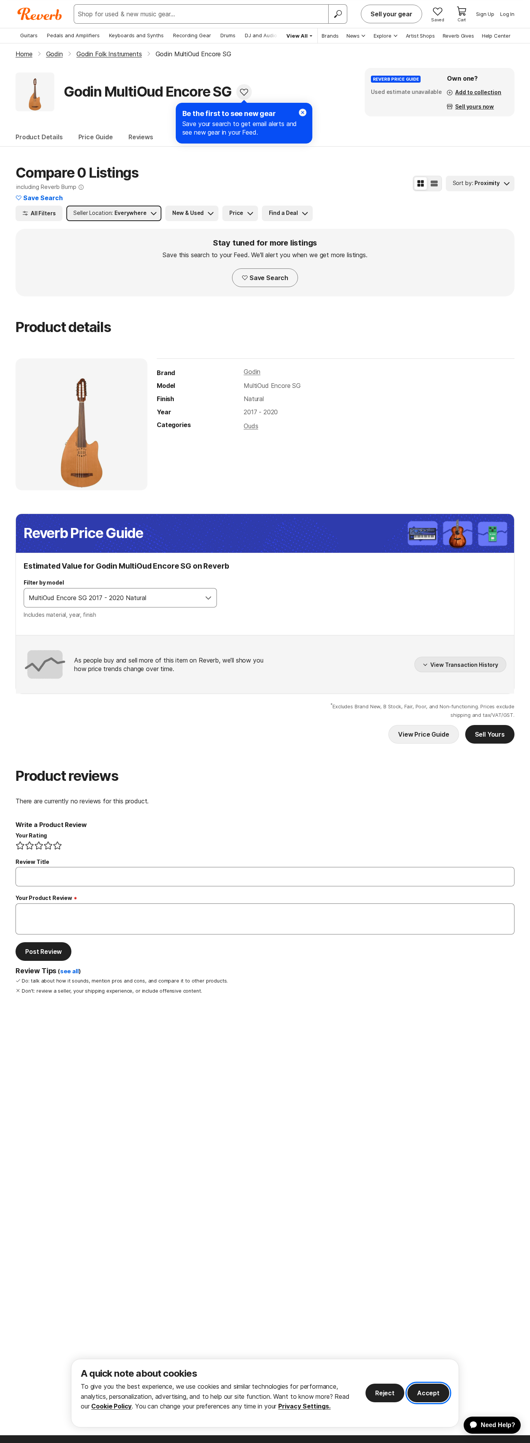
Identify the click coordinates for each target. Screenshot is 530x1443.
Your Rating (31, 835)
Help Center (496, 36)
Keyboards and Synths (136, 35)
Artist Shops (420, 36)
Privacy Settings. (304, 1406)
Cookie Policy (111, 1406)
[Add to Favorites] (244, 92)
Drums (228, 35)
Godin (252, 371)
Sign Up (485, 14)
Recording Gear (192, 35)
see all (69, 971)
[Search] (337, 14)
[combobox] (112, 597)
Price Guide (95, 137)
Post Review (43, 951)
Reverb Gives (458, 36)
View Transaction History (464, 664)
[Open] (208, 598)
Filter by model (44, 582)
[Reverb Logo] (39, 14)
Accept (428, 1393)
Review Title (32, 861)
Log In (507, 14)
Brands (330, 36)
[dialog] (265, 1393)
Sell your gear (391, 14)
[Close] (302, 112)
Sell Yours (490, 734)
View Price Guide (423, 734)
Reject (385, 1393)
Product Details (39, 137)
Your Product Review (44, 898)
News (353, 36)
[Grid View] (420, 183)
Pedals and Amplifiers (73, 35)
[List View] (434, 183)
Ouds (251, 426)
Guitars (29, 35)
